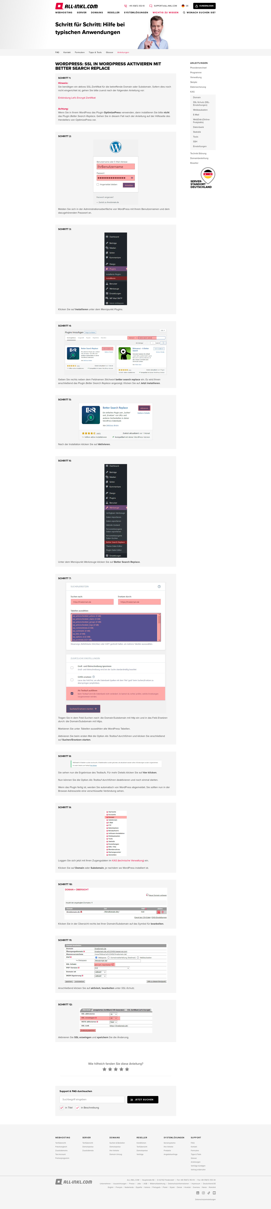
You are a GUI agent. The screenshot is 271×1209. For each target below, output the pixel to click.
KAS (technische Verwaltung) (128, 860)
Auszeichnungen (119, 1184)
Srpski (172, 1187)
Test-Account (60, 1154)
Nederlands (129, 1187)
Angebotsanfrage (170, 1154)
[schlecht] (104, 1069)
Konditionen (141, 1143)
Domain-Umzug (116, 1154)
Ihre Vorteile (114, 1150)
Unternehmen (105, 1184)
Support (196, 1137)
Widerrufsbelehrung (157, 1184)
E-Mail (196, 114)
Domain (197, 97)
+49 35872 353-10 (136, 6)
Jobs (139, 1184)
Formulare (80, 52)
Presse (132, 1184)
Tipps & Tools (95, 52)
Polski (165, 1187)
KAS (192, 91)
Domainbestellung (199, 158)
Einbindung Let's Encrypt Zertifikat (77, 97)
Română (212, 1187)
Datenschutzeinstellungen (205, 1199)
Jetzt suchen (144, 1099)
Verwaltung (196, 77)
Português (156, 1187)
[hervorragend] (127, 1069)
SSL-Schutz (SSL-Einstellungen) (201, 104)
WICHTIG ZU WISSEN (166, 12)
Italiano (147, 1187)
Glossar (109, 52)
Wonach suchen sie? (201, 12)
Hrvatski (187, 1187)
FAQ (57, 52)
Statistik (197, 132)
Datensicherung (198, 87)
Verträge (140, 1154)
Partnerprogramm (62, 1158)
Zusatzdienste (88, 1150)
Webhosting (64, 12)
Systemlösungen (136, 12)
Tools (195, 136)
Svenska (196, 1187)
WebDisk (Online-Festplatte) (201, 121)
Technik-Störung (198, 153)
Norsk (204, 1187)
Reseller (114, 12)
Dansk (179, 1187)
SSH (195, 141)
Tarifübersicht (60, 1143)
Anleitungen (123, 52)
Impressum (196, 1184)
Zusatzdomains (61, 1150)
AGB (145, 1184)
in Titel (69, 1107)
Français (119, 1187)
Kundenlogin (206, 6)
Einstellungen (200, 146)
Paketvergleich (61, 1147)
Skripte (193, 82)
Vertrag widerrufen (198, 1170)
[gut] (121, 1069)
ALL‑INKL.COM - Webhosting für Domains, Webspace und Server (76, 6)
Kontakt (67, 52)
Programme (196, 72)
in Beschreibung (90, 1107)
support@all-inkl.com (165, 6)
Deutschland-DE (209, 1184)
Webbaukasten (200, 109)
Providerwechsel (198, 67)
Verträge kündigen (198, 1166)
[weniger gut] (110, 1069)
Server (82, 12)
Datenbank (198, 127)
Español (139, 1187)
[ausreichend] (116, 1069)
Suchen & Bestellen (117, 1143)
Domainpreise (87, 1147)
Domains (97, 12)
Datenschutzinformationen (178, 1184)
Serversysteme (169, 1143)
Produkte (167, 1150)
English (110, 1187)
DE (187, 6)
